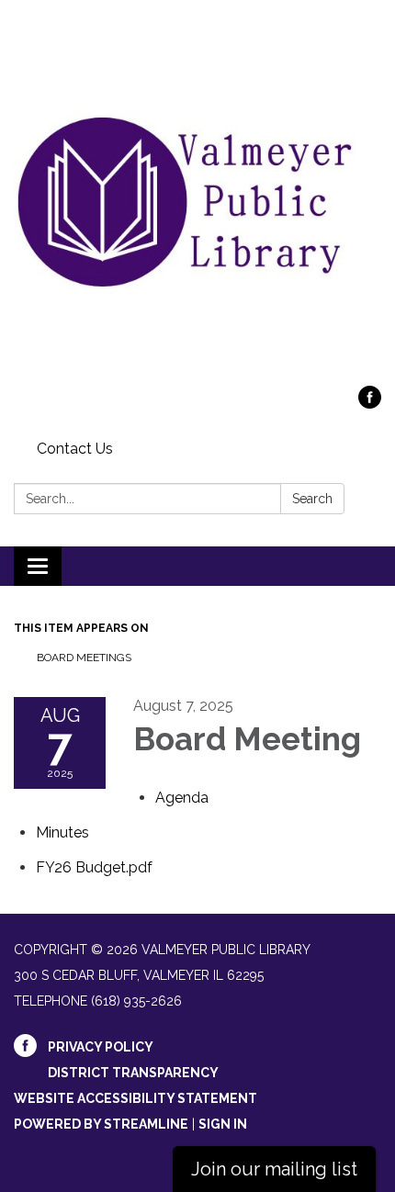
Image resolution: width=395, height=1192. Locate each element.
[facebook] (369, 403)
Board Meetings (84, 657)
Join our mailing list (274, 1169)
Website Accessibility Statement (135, 1098)
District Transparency (133, 1072)
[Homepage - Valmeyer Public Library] (197, 202)
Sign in (222, 1124)
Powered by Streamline (101, 1124)
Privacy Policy (100, 1047)
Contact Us (75, 448)
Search (312, 498)
